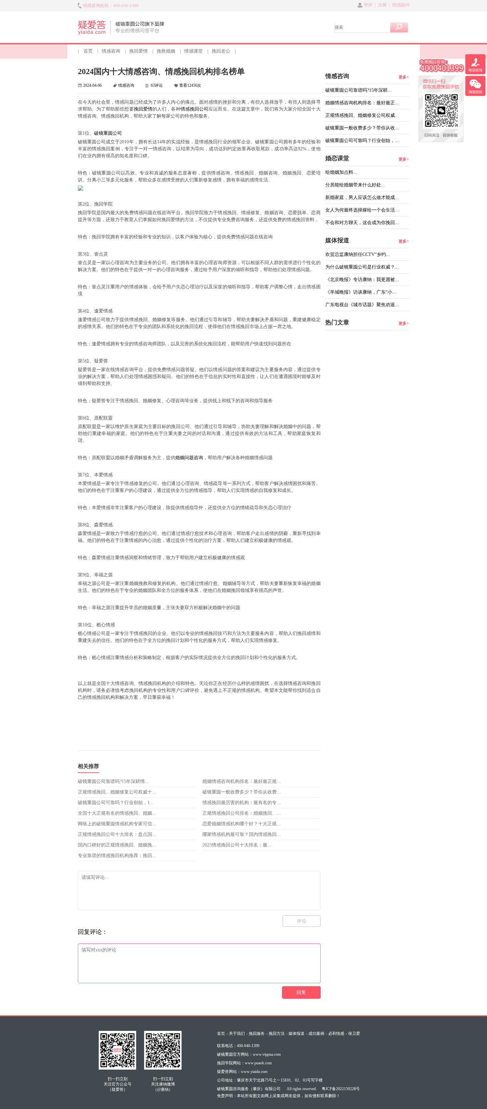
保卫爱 (354, 1033)
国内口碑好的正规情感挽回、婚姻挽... (117, 845)
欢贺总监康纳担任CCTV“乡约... (357, 254)
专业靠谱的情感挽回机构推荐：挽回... (117, 855)
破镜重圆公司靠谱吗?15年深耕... (358, 90)
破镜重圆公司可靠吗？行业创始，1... (116, 802)
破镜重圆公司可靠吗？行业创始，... (362, 140)
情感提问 (400, 4)
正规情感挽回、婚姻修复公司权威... (362, 115)
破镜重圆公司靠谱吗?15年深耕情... (113, 781)
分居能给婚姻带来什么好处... (355, 184)
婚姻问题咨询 (189, 457)
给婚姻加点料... (341, 172)
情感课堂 (193, 51)
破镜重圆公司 (108, 133)
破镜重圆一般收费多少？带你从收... (362, 127)
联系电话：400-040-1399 (238, 1045)
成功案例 (316, 1033)
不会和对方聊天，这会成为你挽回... (362, 222)
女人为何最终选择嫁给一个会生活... (362, 210)
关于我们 (237, 1033)
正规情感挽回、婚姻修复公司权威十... (117, 792)
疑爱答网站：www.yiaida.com (242, 1071)
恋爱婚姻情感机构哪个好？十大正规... (241, 823)
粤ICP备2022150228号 (341, 1088)
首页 (88, 51)
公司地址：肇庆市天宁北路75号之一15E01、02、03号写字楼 (270, 1080)
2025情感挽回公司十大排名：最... (236, 845)
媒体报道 (296, 1033)
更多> (404, 77)
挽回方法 (277, 1033)
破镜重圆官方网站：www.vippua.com (249, 1054)
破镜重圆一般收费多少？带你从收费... (241, 792)
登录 (368, 4)
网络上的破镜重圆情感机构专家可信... (117, 823)
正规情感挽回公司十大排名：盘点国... (117, 834)
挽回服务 (257, 1033)
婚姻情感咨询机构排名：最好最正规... (241, 781)
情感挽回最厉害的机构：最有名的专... (241, 802)
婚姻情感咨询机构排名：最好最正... (362, 102)
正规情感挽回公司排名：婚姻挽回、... (241, 813)
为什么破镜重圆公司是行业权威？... (362, 267)
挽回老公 (221, 51)
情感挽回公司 (195, 109)
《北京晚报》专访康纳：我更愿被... (362, 279)
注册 (382, 4)
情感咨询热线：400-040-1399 (111, 5)
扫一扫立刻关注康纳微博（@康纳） (163, 1084)
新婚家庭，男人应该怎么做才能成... (362, 197)
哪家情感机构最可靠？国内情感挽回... (241, 834)
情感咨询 (111, 51)
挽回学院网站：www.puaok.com (244, 1063)
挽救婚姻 (166, 51)
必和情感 (336, 1033)
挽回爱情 (138, 51)
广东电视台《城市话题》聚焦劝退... (362, 304)
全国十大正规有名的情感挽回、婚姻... (117, 813)
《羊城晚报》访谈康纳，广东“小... (360, 292)
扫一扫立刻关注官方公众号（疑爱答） (118, 1084)
